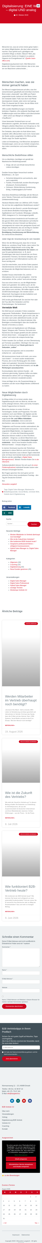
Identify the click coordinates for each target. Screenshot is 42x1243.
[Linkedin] (12, 1101)
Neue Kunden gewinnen (19, 569)
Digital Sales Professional (19, 583)
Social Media (23, 492)
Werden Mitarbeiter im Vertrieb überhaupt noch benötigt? (21, 700)
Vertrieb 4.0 (6, 1123)
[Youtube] (24, 1101)
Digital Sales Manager (16, 489)
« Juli (4, 1223)
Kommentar (6, 947)
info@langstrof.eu (13, 1093)
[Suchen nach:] (16, 524)
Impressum (16, 1235)
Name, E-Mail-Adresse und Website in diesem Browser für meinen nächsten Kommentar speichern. (21, 1001)
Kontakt (5, 1129)
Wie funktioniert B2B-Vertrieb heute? (23, 541)
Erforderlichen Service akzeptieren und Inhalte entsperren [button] (21, 1165)
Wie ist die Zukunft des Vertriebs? (22, 539)
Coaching (13, 564)
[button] (38, 5)
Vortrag (4, 1117)
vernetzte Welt (34, 492)
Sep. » (37, 1223)
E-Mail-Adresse (7, 979)
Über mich (5, 1111)
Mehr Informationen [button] (21, 1155)
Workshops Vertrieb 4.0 (18, 590)
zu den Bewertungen (11, 1175)
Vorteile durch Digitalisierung (14, 494)
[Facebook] (30, 1101)
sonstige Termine (16, 588)
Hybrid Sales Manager (18, 585)
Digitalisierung (15, 567)
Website (4, 987)
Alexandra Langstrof (9, 484)
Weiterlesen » (10, 725)
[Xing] (18, 1101)
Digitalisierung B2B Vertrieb (12, 1120)
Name (4, 970)
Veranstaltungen (8, 1114)
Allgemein (14, 562)
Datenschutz (26, 1235)
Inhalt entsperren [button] (21, 1159)
